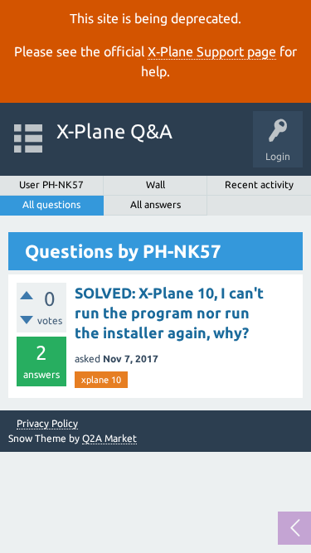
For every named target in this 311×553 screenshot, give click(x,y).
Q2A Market (109, 438)
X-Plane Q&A (114, 131)
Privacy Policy (47, 424)
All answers (155, 204)
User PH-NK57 (51, 184)
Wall (155, 184)
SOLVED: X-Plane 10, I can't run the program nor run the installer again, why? (169, 313)
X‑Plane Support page (212, 51)
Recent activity (259, 184)
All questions (51, 204)
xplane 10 (101, 380)
